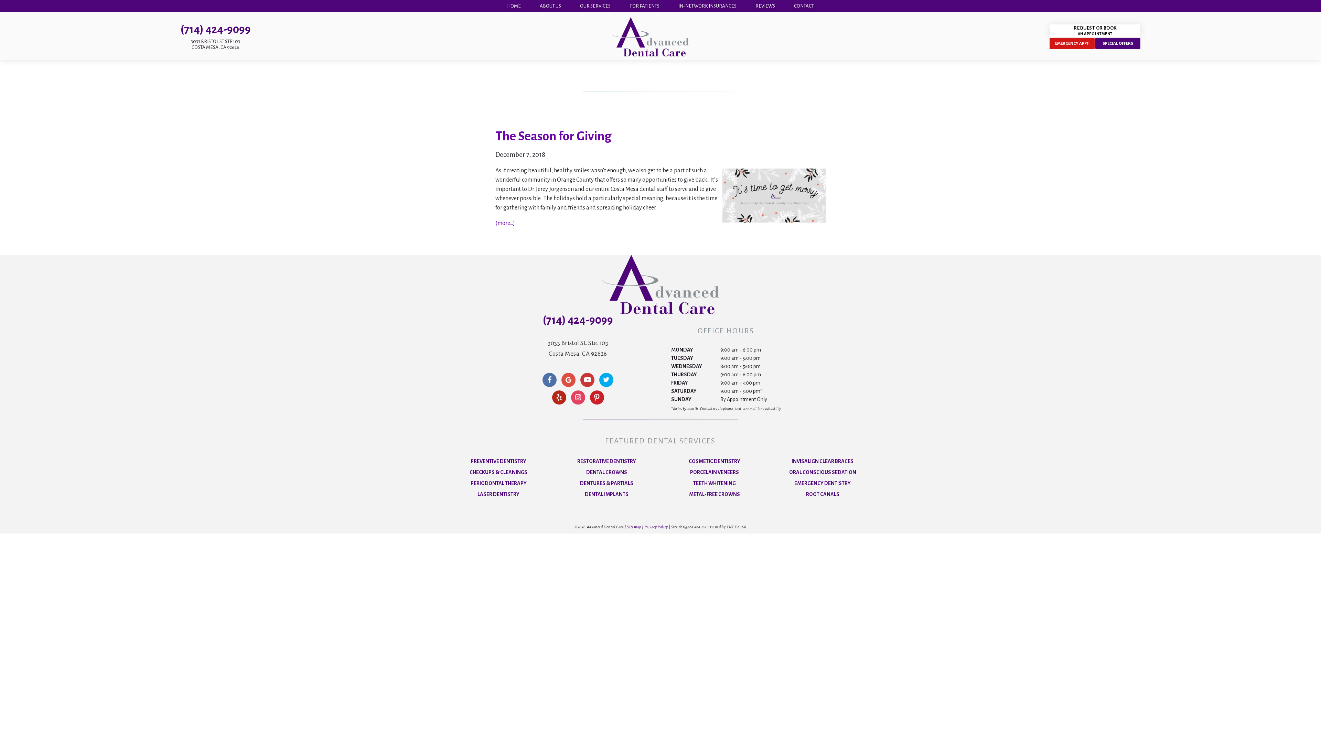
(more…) (505, 223)
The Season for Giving (553, 136)
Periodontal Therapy (499, 483)
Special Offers (1118, 43)
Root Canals (822, 494)
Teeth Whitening (714, 483)
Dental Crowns (606, 472)
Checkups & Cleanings (498, 472)
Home (514, 6)
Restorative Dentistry (606, 461)
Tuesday (682, 358)
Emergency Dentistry (822, 483)
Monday (682, 350)
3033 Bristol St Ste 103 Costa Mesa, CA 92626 (215, 44)
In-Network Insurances (707, 6)
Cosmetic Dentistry (714, 461)
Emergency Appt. (1072, 43)
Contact (804, 6)
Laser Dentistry (498, 494)
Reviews (765, 6)
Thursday (684, 374)
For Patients (644, 6)
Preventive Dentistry (498, 461)
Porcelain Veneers (714, 472)
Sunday (681, 399)
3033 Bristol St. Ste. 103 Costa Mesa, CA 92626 (578, 348)
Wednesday (686, 366)
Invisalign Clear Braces (822, 461)
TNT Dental (737, 527)
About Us (550, 6)
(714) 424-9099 (216, 29)
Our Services (595, 6)
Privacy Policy (656, 527)
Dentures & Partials (606, 483)
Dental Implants (607, 494)
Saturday (684, 391)
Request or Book (1095, 30)
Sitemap (634, 527)
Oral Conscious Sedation (822, 472)
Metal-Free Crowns (714, 494)
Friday (679, 383)
